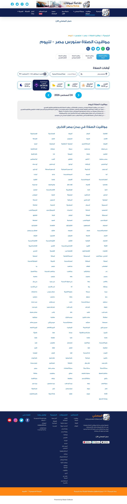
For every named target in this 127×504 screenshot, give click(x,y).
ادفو (106, 189)
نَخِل (53, 388)
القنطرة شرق (86, 251)
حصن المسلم (54, 12)
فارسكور (69, 343)
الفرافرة (88, 240)
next (78, 95)
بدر (106, 271)
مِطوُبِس (52, 373)
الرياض (70, 215)
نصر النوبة (34, 388)
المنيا (35, 144)
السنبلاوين (87, 225)
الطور (53, 138)
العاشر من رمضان (32, 230)
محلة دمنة (86, 368)
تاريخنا (65, 440)
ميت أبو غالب (68, 383)
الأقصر (105, 138)
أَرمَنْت (35, 174)
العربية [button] (20, 11)
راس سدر (34, 307)
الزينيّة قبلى (86, 220)
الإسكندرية (51, 133)
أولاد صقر (69, 184)
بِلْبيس (53, 276)
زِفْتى (53, 312)
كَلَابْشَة (70, 363)
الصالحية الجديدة (102, 230)
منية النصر (104, 383)
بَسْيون (88, 276)
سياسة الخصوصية (35, 491)
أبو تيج (70, 164)
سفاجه (53, 317)
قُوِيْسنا (35, 353)
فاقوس (52, 343)
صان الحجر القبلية (84, 332)
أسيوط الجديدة (85, 179)
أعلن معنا (32, 12)
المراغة (53, 256)
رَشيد (88, 312)
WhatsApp (103, 49)
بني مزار (35, 281)
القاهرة (105, 133)
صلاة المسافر (63, 459)
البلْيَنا (53, 195)
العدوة (88, 235)
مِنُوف (53, 378)
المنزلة (105, 261)
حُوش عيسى (51, 291)
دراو (106, 297)
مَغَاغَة (35, 373)
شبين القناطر (51, 327)
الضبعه (70, 230)
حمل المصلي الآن (63, 21)
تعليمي (65, 437)
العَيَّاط (35, 235)
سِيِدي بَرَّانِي (51, 322)
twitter (98, 49)
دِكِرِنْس (35, 297)
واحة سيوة (52, 393)
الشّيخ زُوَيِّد (69, 225)
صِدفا (70, 332)
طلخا (105, 337)
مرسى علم (51, 368)
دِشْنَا (70, 297)
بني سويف (104, 149)
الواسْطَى (104, 266)
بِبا (36, 266)
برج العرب (69, 271)
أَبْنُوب (53, 159)
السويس (69, 138)
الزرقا (53, 215)
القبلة (76, 423)
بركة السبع (34, 271)
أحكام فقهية (63, 451)
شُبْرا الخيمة (86, 327)
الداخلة (88, 210)
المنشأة (87, 261)
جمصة (88, 291)
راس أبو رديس (51, 307)
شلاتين (105, 154)
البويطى (34, 195)
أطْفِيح (35, 179)
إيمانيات (65, 434)
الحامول (52, 200)
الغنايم (105, 240)
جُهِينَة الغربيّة (68, 291)
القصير (53, 246)
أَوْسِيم (88, 184)
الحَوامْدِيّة (69, 205)
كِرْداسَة (87, 358)
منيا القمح (34, 378)
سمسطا (104, 322)
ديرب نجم (34, 302)
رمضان (65, 454)
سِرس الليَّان (68, 317)
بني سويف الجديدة (66, 281)
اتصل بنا (55, 426)
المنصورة (52, 144)
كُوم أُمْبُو (52, 363)
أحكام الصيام (63, 457)
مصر (85, 35)
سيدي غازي (104, 327)
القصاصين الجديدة (67, 246)
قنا (54, 154)
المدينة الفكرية (68, 256)
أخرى (66, 473)
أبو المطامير (33, 159)
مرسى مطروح (103, 159)
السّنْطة (35, 220)
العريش (70, 235)
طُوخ (35, 337)
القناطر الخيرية (33, 246)
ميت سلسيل (51, 383)
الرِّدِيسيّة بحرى (50, 210)
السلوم (105, 225)
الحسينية (104, 205)
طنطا (88, 154)
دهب (70, 302)
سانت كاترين (86, 317)
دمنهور (105, 302)
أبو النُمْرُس (104, 164)
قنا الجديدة (86, 353)
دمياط (70, 149)
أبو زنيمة (87, 169)
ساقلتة (105, 317)
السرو (53, 220)
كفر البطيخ (69, 358)
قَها (71, 353)
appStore (105, 442)
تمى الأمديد (51, 286)
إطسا (53, 179)
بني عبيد (52, 281)
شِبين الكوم (33, 327)
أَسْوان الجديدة (103, 179)
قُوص (53, 353)
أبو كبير (35, 169)
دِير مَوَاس (52, 302)
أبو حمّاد (34, 164)
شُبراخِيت (69, 327)
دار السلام (34, 291)
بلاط (71, 276)
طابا (53, 332)
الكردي (35, 251)
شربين (105, 332)
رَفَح (71, 312)
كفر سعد (104, 363)
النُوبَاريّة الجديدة (32, 261)
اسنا (88, 189)
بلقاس (105, 281)
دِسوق (88, 297)
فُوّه (89, 348)
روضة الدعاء (64, 431)
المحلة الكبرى (86, 144)
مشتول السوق (103, 373)
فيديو (65, 443)
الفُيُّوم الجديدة (50, 240)
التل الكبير (87, 200)
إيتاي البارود (51, 184)
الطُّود (53, 230)
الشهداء (52, 225)
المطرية (35, 256)
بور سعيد (87, 149)
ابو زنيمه (34, 184)
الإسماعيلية (33, 133)
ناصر (106, 388)
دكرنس (52, 297)
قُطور (70, 348)
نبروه (88, 388)
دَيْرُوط (105, 307)
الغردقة (35, 138)
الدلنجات (69, 210)
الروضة (88, 215)
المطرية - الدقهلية (66, 144)
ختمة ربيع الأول (65, 12)
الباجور (35, 189)
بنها (88, 281)
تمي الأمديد (33, 286)
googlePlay (96, 442)
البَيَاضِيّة (105, 200)
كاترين (105, 358)
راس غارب (104, 312)
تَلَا (71, 286)
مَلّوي (105, 378)
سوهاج (53, 149)
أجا (106, 174)
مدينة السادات (68, 368)
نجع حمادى (69, 388)
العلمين (52, 235)
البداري (105, 195)
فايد (36, 343)
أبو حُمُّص (52, 164)
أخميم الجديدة (68, 174)
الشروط (24, 491)
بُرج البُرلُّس (87, 271)
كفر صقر (87, 363)
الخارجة (52, 205)
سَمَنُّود (88, 322)
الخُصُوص (104, 210)
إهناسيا (105, 184)
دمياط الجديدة (85, 302)
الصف (88, 230)
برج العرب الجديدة (50, 271)
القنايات (105, 251)
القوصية (52, 251)
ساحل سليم (33, 312)
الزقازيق (35, 215)
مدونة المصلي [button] (79, 11)
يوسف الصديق (103, 399)
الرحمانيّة (104, 215)
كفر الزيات (34, 358)
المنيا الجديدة (68, 261)
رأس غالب (69, 307)
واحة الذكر (64, 429)
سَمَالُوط (35, 317)
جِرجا (105, 291)
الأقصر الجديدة (50, 189)
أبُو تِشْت (87, 164)
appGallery (87, 442)
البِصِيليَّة (69, 195)
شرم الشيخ (34, 149)
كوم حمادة (33, 363)
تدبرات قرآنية (64, 423)
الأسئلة (27, 11)
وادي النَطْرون (33, 393)
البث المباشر (43, 12)
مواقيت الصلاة (88, 12)
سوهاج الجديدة (67, 322)
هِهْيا (70, 393)
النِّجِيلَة (53, 261)
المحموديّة (87, 256)
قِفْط (53, 348)
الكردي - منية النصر (101, 256)
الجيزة (88, 138)
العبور (105, 235)
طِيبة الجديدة (103, 343)
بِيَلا (89, 286)
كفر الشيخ (34, 154)
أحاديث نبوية (64, 426)
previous (48, 95)
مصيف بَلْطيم (86, 373)
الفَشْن (70, 240)
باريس (53, 266)
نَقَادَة (105, 393)
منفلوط (70, 378)
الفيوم (105, 144)
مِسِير (35, 368)
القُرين (88, 246)
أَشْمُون (70, 179)
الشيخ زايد (34, 225)
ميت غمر (34, 383)
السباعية (69, 220)
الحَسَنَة (35, 200)
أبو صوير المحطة (50, 169)
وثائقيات (65, 470)
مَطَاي (70, 373)
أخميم (88, 174)
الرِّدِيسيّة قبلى (33, 210)
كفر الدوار (52, 358)
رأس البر (87, 307)
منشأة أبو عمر (86, 378)
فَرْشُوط (105, 348)
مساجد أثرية (64, 462)
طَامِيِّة (35, 332)
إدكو (53, 174)
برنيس (105, 276)
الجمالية (69, 200)
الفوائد (76, 426)
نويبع (88, 393)
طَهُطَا (53, 337)
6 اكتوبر (87, 159)
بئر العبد (69, 266)
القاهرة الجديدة (32, 240)
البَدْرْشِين (87, 195)
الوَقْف (88, 266)
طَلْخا (88, 337)
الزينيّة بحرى (104, 220)
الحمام (88, 205)
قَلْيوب (105, 353)
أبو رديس (104, 169)
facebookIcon (108, 49)
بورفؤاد (105, 286)
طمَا (71, 337)
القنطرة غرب (68, 251)
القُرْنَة (105, 246)
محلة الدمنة (103, 368)
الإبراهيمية (69, 189)
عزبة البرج (87, 343)
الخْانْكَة (35, 205)
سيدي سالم (33, 322)
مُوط (88, 383)
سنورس (78, 35)
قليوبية (70, 154)
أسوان (88, 133)
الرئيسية (99, 11)
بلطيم (35, 276)
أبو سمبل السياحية (66, 169)
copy (88, 49)
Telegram (93, 49)
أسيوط (70, 133)
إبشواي (70, 159)
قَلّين (35, 348)
